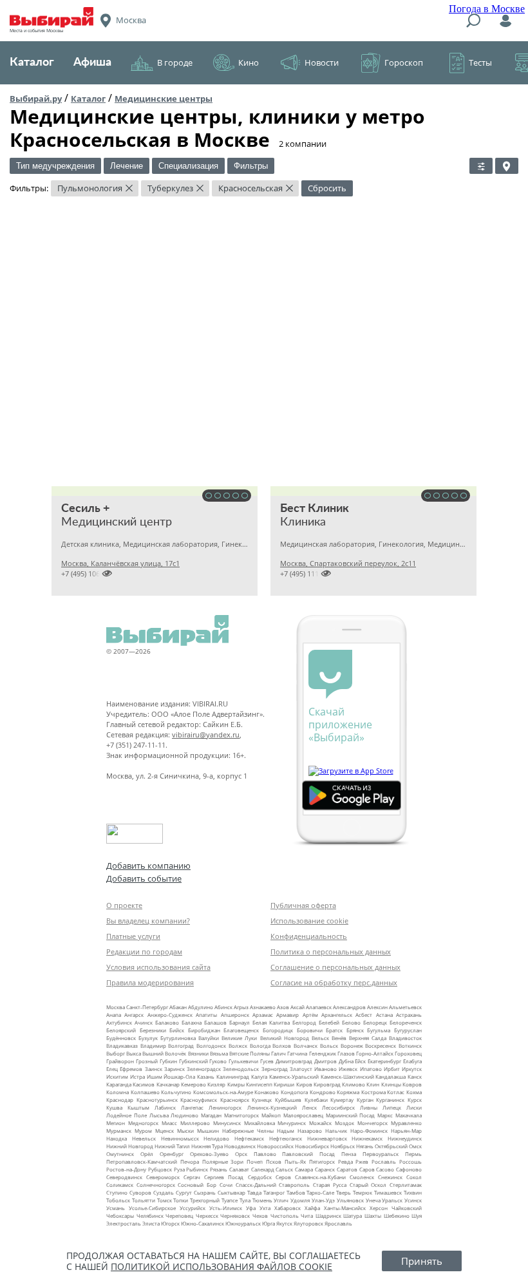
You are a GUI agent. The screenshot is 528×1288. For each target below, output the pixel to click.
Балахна (192, 1022)
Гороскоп (403, 62)
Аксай (297, 1006)
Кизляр (216, 1084)
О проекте (124, 905)
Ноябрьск (342, 1146)
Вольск (329, 1045)
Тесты (480, 62)
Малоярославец (303, 1115)
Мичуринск (292, 1122)
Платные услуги (133, 936)
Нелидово (216, 1138)
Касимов (144, 1084)
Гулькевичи (243, 1061)
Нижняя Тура (207, 1146)
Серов (283, 1176)
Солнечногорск (156, 1184)
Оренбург (172, 1153)
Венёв (339, 1037)
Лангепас (192, 1107)
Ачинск (144, 1022)
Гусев (267, 1061)
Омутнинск (120, 1153)
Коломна (117, 1091)
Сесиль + (85, 509)
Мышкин (208, 1130)
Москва (115, 1006)
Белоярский (121, 1030)
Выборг (115, 1053)
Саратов (347, 1169)
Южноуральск (243, 1223)
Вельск (320, 1037)
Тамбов (296, 1192)
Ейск (360, 1061)
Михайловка (259, 1122)
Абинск (223, 1006)
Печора (189, 1161)
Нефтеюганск (285, 1138)
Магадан (211, 1115)
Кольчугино (176, 1091)
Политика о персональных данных (330, 951)
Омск (415, 1146)
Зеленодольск (241, 1068)
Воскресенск (380, 1045)
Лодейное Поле (126, 1115)
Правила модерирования (150, 982)
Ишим (154, 1076)
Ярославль (338, 1223)
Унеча (373, 1200)
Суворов (140, 1192)
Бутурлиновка (178, 1037)
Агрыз (241, 1006)
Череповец (179, 1215)
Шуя (416, 1215)
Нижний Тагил (172, 1146)
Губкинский (193, 1061)
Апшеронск (235, 1014)
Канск (415, 1076)
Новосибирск (312, 1146)
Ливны (368, 1107)
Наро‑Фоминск (369, 1130)
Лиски (414, 1107)
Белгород (304, 1022)
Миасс (169, 1122)
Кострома (373, 1091)
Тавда (254, 1192)
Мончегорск (372, 1122)
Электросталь (123, 1223)
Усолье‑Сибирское (152, 1207)
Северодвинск (124, 1176)
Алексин (377, 1006)
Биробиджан (204, 1030)
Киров (304, 1084)
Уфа (251, 1207)
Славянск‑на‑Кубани (320, 1176)
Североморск (163, 1176)
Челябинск (150, 1215)
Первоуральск (381, 1153)
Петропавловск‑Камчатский (141, 1161)
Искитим (117, 1076)
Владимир (153, 1045)
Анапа (113, 1014)
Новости (322, 62)
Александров (349, 1006)
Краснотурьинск (157, 1099)
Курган (365, 1099)
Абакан (178, 1006)
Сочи (226, 1184)
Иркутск (412, 1068)
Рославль (384, 1161)
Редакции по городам (144, 951)
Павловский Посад (308, 1153)
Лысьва (159, 1115)
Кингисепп (259, 1084)
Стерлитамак (406, 1184)
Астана (384, 1014)
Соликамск (119, 1184)
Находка (116, 1138)
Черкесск (207, 1215)
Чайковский (406, 1207)
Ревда (345, 1161)
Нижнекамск (367, 1138)
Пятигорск (322, 1161)
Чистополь (284, 1215)
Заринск (174, 1068)
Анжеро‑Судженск (170, 1014)
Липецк (391, 1107)
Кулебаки (316, 1099)
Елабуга (412, 1061)
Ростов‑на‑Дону (126, 1169)
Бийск (176, 1030)
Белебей (329, 1022)
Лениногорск (225, 1107)
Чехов (260, 1215)
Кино (248, 62)
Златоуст (301, 1068)
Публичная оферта (303, 905)
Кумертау (342, 1099)
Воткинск (410, 1045)
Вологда (260, 1045)
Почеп (255, 1161)
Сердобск (260, 1176)
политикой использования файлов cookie (221, 1266)
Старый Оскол (368, 1184)
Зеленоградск (204, 1068)
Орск (241, 1153)
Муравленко (406, 1122)
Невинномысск (180, 1138)
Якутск (284, 1223)
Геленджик (322, 1053)
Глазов (346, 1053)
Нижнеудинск (405, 1138)
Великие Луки (239, 1037)
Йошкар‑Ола (179, 1076)
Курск (415, 1099)
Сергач (192, 1176)
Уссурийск (192, 1207)
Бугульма (378, 1030)
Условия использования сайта (158, 967)
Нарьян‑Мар (406, 1130)
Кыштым (138, 1107)
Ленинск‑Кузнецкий (272, 1107)
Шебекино (397, 1215)
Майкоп (271, 1115)
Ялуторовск (308, 1223)
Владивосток (405, 1037)
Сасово (385, 1169)
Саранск (325, 1169)
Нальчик (336, 1130)
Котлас (395, 1091)
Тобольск (118, 1200)
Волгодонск (211, 1045)
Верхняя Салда (367, 1037)
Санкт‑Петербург (147, 1006)
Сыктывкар (231, 1192)
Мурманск (118, 1130)
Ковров (412, 1084)
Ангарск (134, 1014)
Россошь (410, 1161)
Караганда (118, 1084)
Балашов (215, 1022)
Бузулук (148, 1037)
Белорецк (375, 1022)
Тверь (343, 1192)
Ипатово (371, 1068)
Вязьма (219, 1053)
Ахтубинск (119, 1022)
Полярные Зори (223, 1161)
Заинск (153, 1068)
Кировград (327, 1084)
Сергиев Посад (223, 1176)
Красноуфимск (198, 1099)
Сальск (284, 1169)
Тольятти (143, 1200)
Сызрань (205, 1192)
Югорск (170, 1223)
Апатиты (206, 1014)
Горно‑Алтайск (374, 1053)
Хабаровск (287, 1207)
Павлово (265, 1153)
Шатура (352, 1215)
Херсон (379, 1207)
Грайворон (120, 1061)
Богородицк (278, 1030)
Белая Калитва (271, 1022)
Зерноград (274, 1068)
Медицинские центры (163, 98)
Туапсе (230, 1200)
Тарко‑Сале (320, 1192)
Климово (353, 1084)
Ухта (264, 1207)
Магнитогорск (241, 1115)
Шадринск (328, 1215)
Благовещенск (241, 1030)
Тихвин (413, 1192)
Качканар (168, 1084)
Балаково (167, 1022)
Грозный (147, 1061)
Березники (153, 1030)
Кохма (414, 1091)
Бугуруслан (408, 1030)
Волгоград (181, 1045)
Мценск (164, 1130)
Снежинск (390, 1176)
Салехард (262, 1169)
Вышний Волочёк (164, 1053)
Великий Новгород (284, 1037)
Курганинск (390, 1099)
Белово (351, 1022)
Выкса (133, 1053)
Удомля (300, 1200)
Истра (137, 1076)
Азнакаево (263, 1006)
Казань (205, 1076)
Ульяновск (350, 1200)
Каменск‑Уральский (294, 1076)
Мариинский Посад (350, 1115)
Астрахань (409, 1014)
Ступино (116, 1192)
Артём (310, 1014)
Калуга (259, 1076)
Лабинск (165, 1107)
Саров (367, 1169)
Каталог (32, 62)
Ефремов (131, 1068)
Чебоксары (120, 1215)
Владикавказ (122, 1045)
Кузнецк (262, 1099)
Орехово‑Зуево (209, 1153)
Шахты (372, 1215)
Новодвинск (240, 1146)
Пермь (413, 1153)
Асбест (363, 1014)
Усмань (115, 1207)
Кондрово (322, 1091)
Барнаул (239, 1022)
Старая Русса (329, 1184)
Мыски (185, 1130)
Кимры (236, 1084)
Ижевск (348, 1068)
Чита (307, 1215)
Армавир (287, 1014)
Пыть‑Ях (295, 1161)
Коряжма (348, 1091)
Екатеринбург (384, 1061)
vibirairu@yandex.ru (206, 734)
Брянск (355, 1030)
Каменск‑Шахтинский (347, 1076)
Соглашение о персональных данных (335, 967)
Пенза (348, 1153)
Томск (164, 1200)
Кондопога (294, 1091)
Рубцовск (160, 1169)
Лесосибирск (338, 1107)
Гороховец (408, 1053)
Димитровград (294, 1061)
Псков (273, 1161)
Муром (143, 1130)
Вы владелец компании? (148, 920)
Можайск (320, 1122)
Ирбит (392, 1068)
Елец (112, 1068)
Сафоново (409, 1169)
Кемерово (193, 1084)
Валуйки (208, 1037)
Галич (278, 1053)
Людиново (184, 1115)
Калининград (232, 1076)
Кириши (284, 1084)
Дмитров (325, 1061)
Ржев (361, 1161)
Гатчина (297, 1053)
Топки (180, 1200)
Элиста (151, 1223)
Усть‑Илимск (225, 1207)
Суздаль (163, 1192)
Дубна (346, 1061)
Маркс (385, 1115)
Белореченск (406, 1022)
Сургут (184, 1192)
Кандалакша (390, 1076)
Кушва (114, 1107)
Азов (283, 1006)
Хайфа (312, 1207)
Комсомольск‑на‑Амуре (223, 1091)
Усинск (413, 1200)
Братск (334, 1030)
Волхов (281, 1045)
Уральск (392, 1200)
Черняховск (235, 1215)
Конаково (266, 1091)
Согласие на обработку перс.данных (333, 982)
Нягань (364, 1146)
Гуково (218, 1061)
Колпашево (145, 1091)
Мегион (115, 1122)
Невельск (144, 1138)
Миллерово (195, 1122)
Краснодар (119, 1099)
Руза (179, 1169)
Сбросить (327, 188)
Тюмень (262, 1200)
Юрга (268, 1223)
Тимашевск (388, 1192)
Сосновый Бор (197, 1184)
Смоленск (362, 1176)
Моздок (344, 1122)
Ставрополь (294, 1184)
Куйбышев (288, 1099)
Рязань (218, 1169)
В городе (175, 62)
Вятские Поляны (249, 1053)
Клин (372, 1084)
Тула (245, 1200)
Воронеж (352, 1045)
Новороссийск (275, 1146)
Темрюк (362, 1192)
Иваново (325, 1068)
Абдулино (200, 1006)
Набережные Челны (248, 1130)
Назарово (309, 1130)
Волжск (238, 1045)
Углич (281, 1200)
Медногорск (143, 1122)
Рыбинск (197, 1169)
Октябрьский (391, 1146)
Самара (304, 1169)
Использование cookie (309, 920)
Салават (239, 1169)
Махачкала (408, 1115)
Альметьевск (405, 1006)
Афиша (92, 62)
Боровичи (310, 1030)
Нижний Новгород (129, 1146)
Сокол (414, 1176)
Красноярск (234, 1099)
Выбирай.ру (36, 98)
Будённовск (121, 1037)
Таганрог (274, 1192)
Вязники (198, 1053)
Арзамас (262, 1014)
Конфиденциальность (308, 936)
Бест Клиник (314, 509)
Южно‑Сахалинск (202, 1223)
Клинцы (391, 1084)
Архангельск (336, 1014)
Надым (285, 1130)
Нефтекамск (249, 1138)
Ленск (309, 1107)
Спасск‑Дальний (256, 1184)
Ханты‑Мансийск (345, 1207)
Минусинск (227, 1122)
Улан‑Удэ (323, 1200)
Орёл (146, 1153)
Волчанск (305, 1045)
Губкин (168, 1061)
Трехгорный (205, 1200)
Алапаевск (319, 1006)
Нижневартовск (327, 1138)
